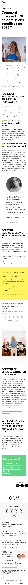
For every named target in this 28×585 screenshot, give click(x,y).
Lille (17, 524)
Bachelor (4, 539)
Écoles (3, 530)
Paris (3, 524)
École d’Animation (9, 533)
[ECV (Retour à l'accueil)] (4, 2)
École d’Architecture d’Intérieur (10, 535)
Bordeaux (7, 524)
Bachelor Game (21, 547)
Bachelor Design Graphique (9, 540)
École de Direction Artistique (9, 531)
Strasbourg (10, 526)
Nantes (13, 524)
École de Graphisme (20, 533)
